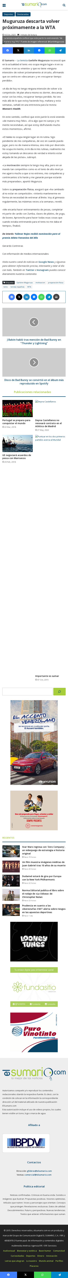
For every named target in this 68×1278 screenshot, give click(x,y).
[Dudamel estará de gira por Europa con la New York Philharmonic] (11, 881)
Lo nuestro (31, 1260)
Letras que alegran (14, 1260)
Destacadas (23, 14)
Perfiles (59, 1260)
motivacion (40, 282)
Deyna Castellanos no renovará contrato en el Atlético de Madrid (48, 423)
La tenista (22, 60)
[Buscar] (59, 691)
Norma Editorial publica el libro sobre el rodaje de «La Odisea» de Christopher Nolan (43, 893)
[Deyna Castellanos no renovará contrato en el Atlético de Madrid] (50, 408)
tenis (5, 287)
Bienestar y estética (27, 1250)
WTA (29, 287)
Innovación (51, 1255)
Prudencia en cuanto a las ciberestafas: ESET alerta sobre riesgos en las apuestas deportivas (43, 909)
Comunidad (59, 1250)
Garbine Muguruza (25, 282)
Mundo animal (46, 1260)
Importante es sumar (47, 675)
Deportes (8, 14)
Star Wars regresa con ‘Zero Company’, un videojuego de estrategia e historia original (43, 850)
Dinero (40, 1255)
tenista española (17, 287)
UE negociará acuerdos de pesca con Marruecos (16, 457)
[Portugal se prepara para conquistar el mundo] (17, 408)
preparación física (55, 282)
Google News (46, 261)
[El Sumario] (34, 5)
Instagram (43, 269)
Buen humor (45, 1250)
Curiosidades (17, 1255)
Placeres (34, 1266)
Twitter (30, 269)
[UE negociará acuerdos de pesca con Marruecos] (17, 443)
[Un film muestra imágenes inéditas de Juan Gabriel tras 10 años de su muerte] (11, 866)
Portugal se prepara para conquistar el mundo (16, 422)
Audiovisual (9, 1250)
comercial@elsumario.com (38, 1174)
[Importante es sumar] (50, 554)
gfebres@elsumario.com (39, 1170)
